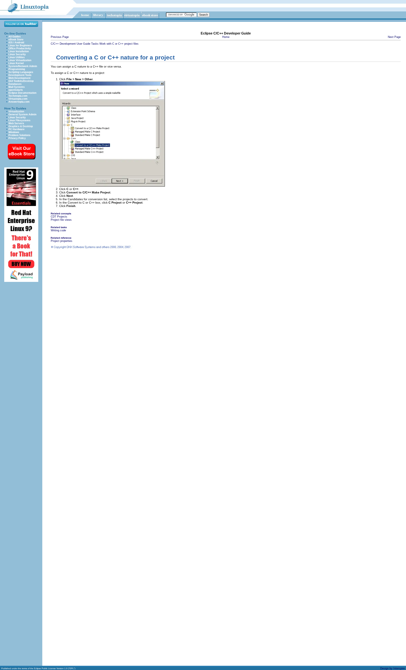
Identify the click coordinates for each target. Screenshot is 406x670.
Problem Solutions (19, 135)
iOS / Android (16, 42)
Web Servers (16, 123)
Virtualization (16, 111)
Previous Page (60, 37)
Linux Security (17, 54)
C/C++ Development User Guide (70, 43)
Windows (13, 132)
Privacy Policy (17, 138)
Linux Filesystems (19, 120)
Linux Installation (18, 51)
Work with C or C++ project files (119, 43)
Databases (15, 84)
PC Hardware (16, 129)
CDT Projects (59, 216)
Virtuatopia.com (17, 98)
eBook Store (15, 39)
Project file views (61, 219)
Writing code (58, 230)
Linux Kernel (16, 63)
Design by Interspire (392, 668)
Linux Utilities (16, 57)
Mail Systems (16, 86)
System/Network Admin (22, 66)
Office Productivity (19, 48)
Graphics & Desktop (20, 126)
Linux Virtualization (19, 60)
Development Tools (20, 75)
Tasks (95, 43)
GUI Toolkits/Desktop (21, 81)
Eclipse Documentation (22, 92)
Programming (16, 69)
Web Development (19, 78)
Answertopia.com (19, 101)
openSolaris (15, 89)
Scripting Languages (20, 72)
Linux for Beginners (20, 45)
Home (225, 37)
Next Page (394, 37)
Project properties (61, 241)
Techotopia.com (17, 95)
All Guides (14, 36)
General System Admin (22, 114)
